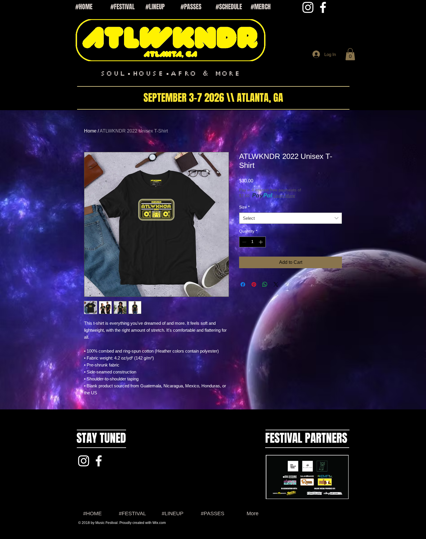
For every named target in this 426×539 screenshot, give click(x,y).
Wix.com (159, 523)
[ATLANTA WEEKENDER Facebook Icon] (98, 460)
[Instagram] (308, 7)
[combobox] (290, 218)
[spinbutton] (252, 242)
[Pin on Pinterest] (253, 284)
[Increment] (261, 242)
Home (90, 130)
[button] (350, 54)
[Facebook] (323, 7)
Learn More (284, 195)
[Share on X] (275, 284)
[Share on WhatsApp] (264, 284)
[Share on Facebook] (242, 284)
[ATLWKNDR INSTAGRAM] (83, 460)
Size (244, 207)
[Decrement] (243, 242)
